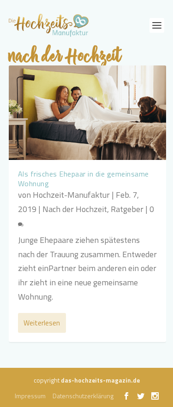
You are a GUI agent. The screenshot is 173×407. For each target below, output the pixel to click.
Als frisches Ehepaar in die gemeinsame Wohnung (83, 178)
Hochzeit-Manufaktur (71, 195)
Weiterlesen (42, 323)
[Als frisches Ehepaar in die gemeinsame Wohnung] (88, 112)
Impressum (30, 396)
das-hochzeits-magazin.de (100, 380)
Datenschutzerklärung (83, 396)
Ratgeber (127, 209)
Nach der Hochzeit (74, 209)
